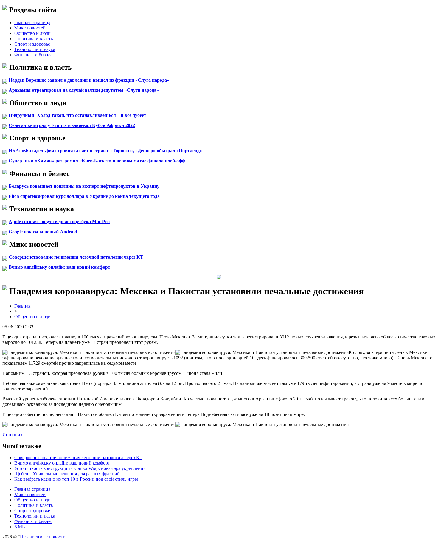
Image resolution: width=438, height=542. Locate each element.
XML (19, 526)
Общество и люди (32, 33)
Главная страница (32, 22)
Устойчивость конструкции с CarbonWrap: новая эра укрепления (79, 468)
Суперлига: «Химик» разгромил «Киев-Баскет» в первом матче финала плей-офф (97, 160)
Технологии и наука (34, 49)
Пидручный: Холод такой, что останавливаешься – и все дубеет (77, 115)
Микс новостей (30, 27)
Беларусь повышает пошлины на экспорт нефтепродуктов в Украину (84, 186)
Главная (22, 305)
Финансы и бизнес (33, 54)
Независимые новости (43, 536)
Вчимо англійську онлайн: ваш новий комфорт (59, 267)
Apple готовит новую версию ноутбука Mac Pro (59, 221)
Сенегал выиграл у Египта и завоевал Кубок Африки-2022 (72, 125)
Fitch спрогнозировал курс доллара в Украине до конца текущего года (84, 196)
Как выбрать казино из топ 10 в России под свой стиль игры (76, 479)
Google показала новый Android (43, 231)
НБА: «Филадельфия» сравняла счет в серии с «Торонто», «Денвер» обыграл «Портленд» (105, 150)
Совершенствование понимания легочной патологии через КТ (76, 257)
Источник (12, 434)
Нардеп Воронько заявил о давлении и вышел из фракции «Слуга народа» (89, 80)
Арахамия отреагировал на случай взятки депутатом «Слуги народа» (84, 90)
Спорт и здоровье (32, 43)
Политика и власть (33, 38)
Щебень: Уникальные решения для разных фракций (67, 473)
